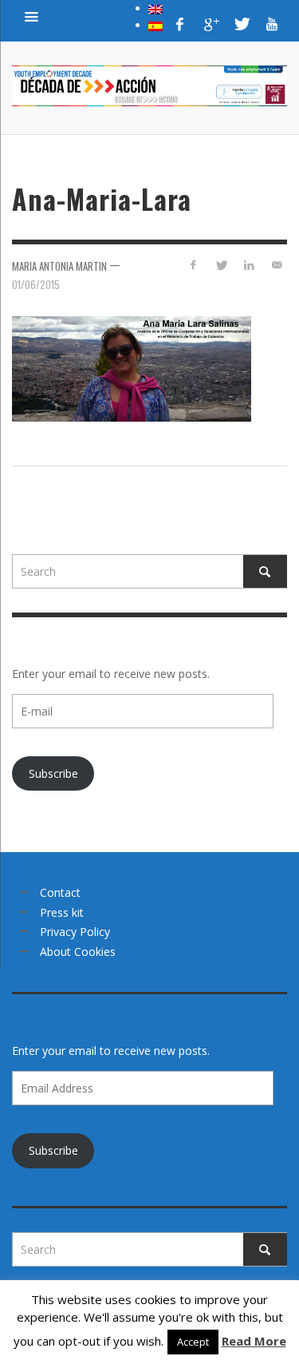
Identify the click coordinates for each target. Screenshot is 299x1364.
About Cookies (78, 951)
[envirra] (32, 16)
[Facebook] (180, 24)
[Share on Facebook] (193, 264)
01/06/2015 (36, 283)
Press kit (62, 912)
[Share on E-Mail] (276, 264)
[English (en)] (155, 8)
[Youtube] (272, 24)
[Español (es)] (155, 25)
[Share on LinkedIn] (248, 264)
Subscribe (53, 773)
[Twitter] (241, 24)
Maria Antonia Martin (59, 266)
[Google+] (210, 24)
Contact (60, 892)
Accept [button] (193, 1341)
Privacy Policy (75, 931)
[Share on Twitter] (221, 264)
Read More (254, 1341)
